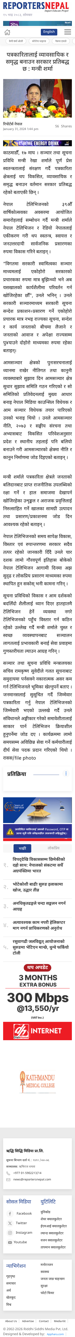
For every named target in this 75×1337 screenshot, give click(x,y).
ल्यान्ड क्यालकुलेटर (52, 1233)
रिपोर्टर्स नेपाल (12, 124)
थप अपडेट (37, 967)
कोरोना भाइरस (39, 41)
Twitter (21, 1223)
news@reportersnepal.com (32, 1180)
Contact (44, 1321)
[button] (68, 32)
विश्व (8, 1305)
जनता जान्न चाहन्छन (53, 1279)
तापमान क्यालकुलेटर (53, 1248)
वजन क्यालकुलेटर (51, 1240)
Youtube (20, 1243)
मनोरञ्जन (47, 1265)
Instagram (24, 1233)
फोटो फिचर (47, 1293)
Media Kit (60, 1321)
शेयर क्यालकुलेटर (51, 1219)
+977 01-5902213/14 (27, 1173)
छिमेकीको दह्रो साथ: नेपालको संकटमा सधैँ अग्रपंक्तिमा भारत (39, 865)
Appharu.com (55, 1334)
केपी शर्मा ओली (16, 41)
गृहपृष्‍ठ (10, 1277)
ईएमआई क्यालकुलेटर (54, 1226)
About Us (11, 1321)
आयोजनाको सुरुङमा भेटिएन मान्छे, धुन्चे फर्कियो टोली (41, 947)
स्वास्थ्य (45, 1272)
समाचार (11, 1284)
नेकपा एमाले (60, 41)
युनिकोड (45, 1212)
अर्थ (8, 1291)
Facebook (24, 1214)
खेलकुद (11, 1298)
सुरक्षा (44, 1286)
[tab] (22, 849)
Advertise (28, 1321)
